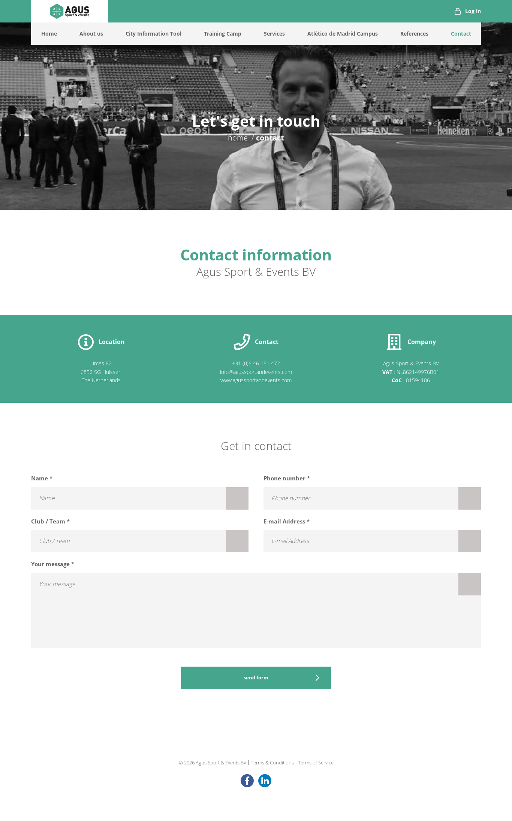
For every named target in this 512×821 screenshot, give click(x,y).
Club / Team (50, 521)
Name (41, 478)
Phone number (286, 478)
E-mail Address (286, 521)
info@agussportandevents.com (256, 371)
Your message (52, 564)
